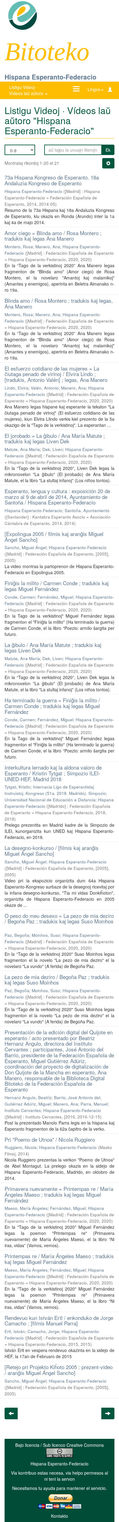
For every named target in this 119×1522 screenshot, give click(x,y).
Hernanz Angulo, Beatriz (28, 1097)
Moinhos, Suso (46, 935)
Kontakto (59, 1516)
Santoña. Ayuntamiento (87, 510)
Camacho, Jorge (43, 1331)
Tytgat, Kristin (18, 787)
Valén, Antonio (45, 388)
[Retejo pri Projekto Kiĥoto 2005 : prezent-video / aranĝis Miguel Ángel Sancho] (59, 1369)
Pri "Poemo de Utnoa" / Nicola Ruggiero (50, 1139)
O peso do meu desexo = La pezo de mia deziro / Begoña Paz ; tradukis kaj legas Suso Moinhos (59, 918)
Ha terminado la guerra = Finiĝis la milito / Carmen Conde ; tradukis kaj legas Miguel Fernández (52, 705)
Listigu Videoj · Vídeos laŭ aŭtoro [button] (27, 90)
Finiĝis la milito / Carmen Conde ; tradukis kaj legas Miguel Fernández (57, 586)
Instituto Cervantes (23, 1110)
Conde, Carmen (20, 597)
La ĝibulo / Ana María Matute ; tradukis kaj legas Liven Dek (53, 647)
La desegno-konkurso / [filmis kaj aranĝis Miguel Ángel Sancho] (52, 850)
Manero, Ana (47, 246)
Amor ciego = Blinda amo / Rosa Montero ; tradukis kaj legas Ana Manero (53, 235)
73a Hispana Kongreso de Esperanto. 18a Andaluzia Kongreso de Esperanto (52, 180)
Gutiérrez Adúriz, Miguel (28, 1104)
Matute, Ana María (22, 449)
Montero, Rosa (19, 246)
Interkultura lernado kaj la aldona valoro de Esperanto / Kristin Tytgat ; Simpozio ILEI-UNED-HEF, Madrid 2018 (53, 772)
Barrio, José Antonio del (77, 1097)
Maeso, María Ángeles (26, 1208)
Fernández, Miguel (55, 597)
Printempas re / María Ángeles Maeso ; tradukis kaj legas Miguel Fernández (59, 1258)
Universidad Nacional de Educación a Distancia (50, 800)
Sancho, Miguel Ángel (25, 547)
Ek (108, 150)
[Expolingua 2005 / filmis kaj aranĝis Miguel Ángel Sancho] (54, 536)
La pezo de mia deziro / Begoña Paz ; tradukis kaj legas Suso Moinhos (57, 979)
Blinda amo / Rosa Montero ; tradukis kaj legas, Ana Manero (59, 303)
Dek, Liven (52, 449)
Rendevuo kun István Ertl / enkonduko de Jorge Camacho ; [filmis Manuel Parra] (59, 1320)
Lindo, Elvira (16, 388)
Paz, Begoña (17, 935)
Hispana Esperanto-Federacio (50, 76)
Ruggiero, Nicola (21, 1147)
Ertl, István (15, 1331)
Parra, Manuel (94, 1104)
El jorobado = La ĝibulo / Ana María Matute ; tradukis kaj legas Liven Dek (55, 438)
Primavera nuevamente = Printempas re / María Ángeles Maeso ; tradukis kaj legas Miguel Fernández (59, 1194)
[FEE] (22, 15)
